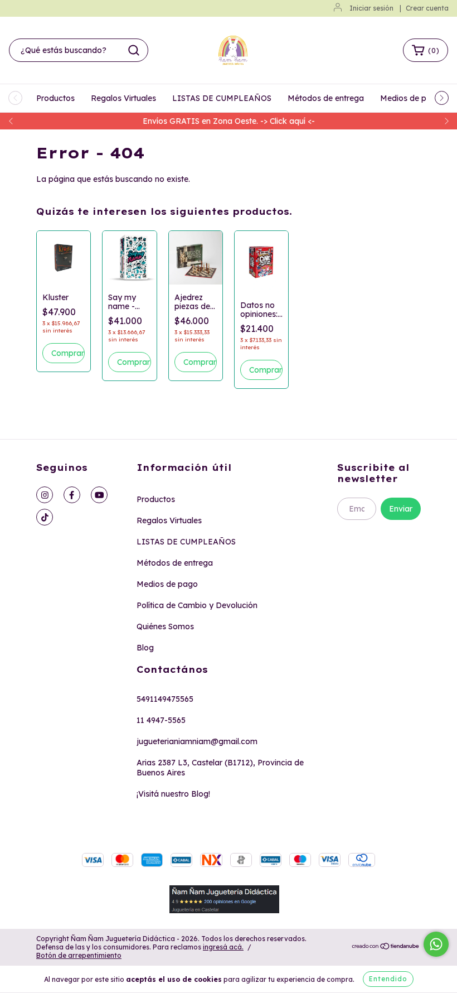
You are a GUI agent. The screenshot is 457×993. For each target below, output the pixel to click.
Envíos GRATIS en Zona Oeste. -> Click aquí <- (229, 121)
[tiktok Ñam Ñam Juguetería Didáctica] (44, 517)
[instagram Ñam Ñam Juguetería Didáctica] (44, 494)
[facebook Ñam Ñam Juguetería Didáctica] (72, 494)
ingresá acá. (223, 947)
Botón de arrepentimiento (78, 955)
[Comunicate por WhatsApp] (436, 944)
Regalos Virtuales (123, 98)
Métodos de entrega (326, 98)
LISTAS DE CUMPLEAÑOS (221, 98)
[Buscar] (134, 50)
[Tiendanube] (386, 947)
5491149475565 (165, 699)
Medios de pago (410, 98)
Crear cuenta (427, 8)
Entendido (388, 979)
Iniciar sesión (371, 8)
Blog (145, 648)
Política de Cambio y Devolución (197, 605)
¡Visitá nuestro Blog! (173, 794)
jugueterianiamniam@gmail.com (197, 741)
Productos (55, 98)
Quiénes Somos (165, 626)
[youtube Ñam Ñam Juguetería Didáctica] (99, 494)
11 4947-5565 (161, 720)
